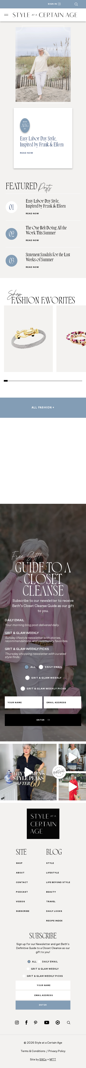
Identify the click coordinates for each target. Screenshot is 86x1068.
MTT (53, 1059)
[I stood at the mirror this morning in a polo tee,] (28, 772)
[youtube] (47, 1022)
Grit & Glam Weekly (46, 678)
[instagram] (16, 1022)
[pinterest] (35, 1022)
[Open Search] (76, 4)
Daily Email (53, 667)
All (33, 667)
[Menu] (6, 15)
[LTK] (58, 1022)
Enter (41, 720)
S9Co (43, 1059)
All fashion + (43, 407)
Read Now (26, 153)
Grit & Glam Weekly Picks (46, 689)
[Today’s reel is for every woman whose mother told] (72, 757)
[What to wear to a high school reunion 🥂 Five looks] (72, 787)
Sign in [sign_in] (52, 4)
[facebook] (26, 1022)
